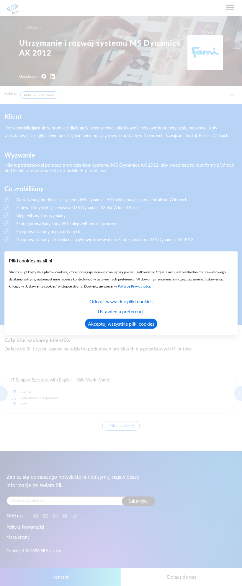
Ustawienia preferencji (121, 311)
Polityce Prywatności (134, 286)
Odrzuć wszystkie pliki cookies (121, 301)
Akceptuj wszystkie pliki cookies (121, 323)
